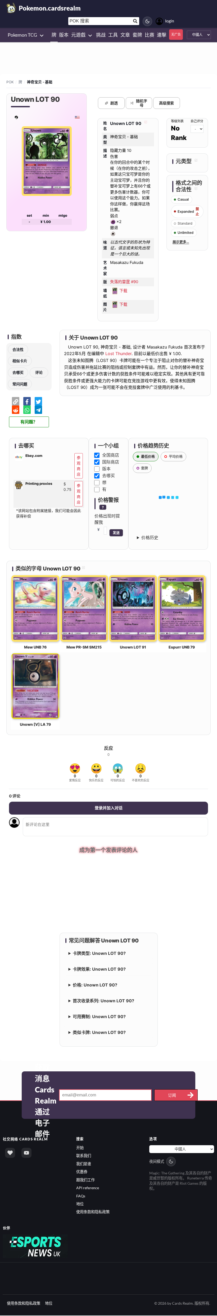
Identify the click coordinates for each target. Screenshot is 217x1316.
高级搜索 (166, 103)
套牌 (144, 468)
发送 (116, 533)
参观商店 (78, 465)
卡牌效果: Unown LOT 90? (99, 970)
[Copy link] (15, 401)
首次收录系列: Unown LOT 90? (103, 1001)
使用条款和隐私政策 (93, 1212)
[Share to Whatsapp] (27, 409)
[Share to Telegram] (38, 409)
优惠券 (81, 1172)
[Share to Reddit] (15, 409)
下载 (123, 290)
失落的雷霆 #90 (124, 281)
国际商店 (110, 462)
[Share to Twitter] (38, 401)
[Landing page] (11, 8)
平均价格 (176, 456)
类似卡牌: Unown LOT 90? (99, 1033)
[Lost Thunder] (16, 117)
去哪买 (18, 372)
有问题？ (28, 422)
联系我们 (83, 1156)
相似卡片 (19, 361)
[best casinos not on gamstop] (35, 1246)
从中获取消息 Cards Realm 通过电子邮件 (45, 1096)
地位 (80, 1204)
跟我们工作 (85, 1180)
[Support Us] (10, 1154)
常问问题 (19, 384)
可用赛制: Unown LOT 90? (99, 1017)
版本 (106, 468)
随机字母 (141, 103)
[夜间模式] (147, 21)
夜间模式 (156, 1162)
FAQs (80, 1196)
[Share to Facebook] (27, 401)
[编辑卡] (145, 123)
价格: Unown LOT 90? (95, 985)
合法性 (18, 349)
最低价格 (148, 456)
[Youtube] (26, 1154)
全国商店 (110, 455)
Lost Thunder (118, 353)
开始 (80, 1148)
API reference (87, 1188)
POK (10, 82)
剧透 (114, 103)
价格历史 (149, 537)
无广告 (176, 34)
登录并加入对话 (109, 807)
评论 (39, 372)
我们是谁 (83, 1164)
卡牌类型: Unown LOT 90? (99, 954)
